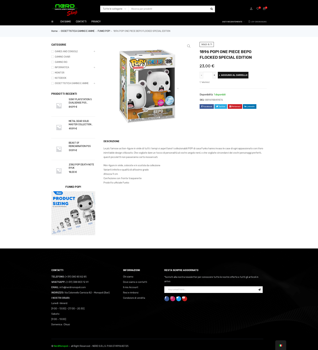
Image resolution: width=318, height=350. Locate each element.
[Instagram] (172, 298)
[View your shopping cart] (264, 8)
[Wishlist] (258, 9)
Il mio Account (130, 287)
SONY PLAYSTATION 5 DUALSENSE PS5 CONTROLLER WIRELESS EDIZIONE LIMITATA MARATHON (81, 101)
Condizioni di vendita (134, 298)
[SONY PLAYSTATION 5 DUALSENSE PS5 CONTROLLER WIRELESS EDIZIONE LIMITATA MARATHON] (58, 105)
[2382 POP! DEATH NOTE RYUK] (58, 170)
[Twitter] (178, 298)
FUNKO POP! (104, 31)
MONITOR (59, 72)
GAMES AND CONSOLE (66, 51)
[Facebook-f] (166, 298)
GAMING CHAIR (62, 56)
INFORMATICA (62, 67)
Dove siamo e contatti (135, 282)
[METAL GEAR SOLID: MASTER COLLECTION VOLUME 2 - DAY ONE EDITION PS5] (58, 127)
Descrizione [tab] (111, 141)
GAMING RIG (61, 62)
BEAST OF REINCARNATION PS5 (80, 144)
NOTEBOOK (60, 78)
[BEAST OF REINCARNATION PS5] (58, 149)
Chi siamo (128, 276)
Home (54, 31)
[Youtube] (184, 298)
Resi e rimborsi (130, 292)
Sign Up (259, 289)
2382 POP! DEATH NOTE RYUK (81, 166)
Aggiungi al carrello (234, 75)
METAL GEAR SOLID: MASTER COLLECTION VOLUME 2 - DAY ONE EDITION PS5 (80, 123)
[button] (188, 46)
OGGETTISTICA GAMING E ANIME (78, 31)
